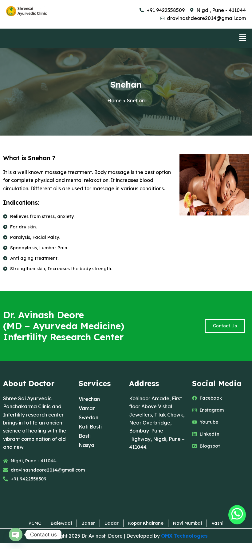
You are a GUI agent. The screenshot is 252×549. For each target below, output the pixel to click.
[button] (243, 38)
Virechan (89, 399)
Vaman (87, 408)
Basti (85, 436)
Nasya (86, 445)
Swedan (88, 417)
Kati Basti (90, 427)
